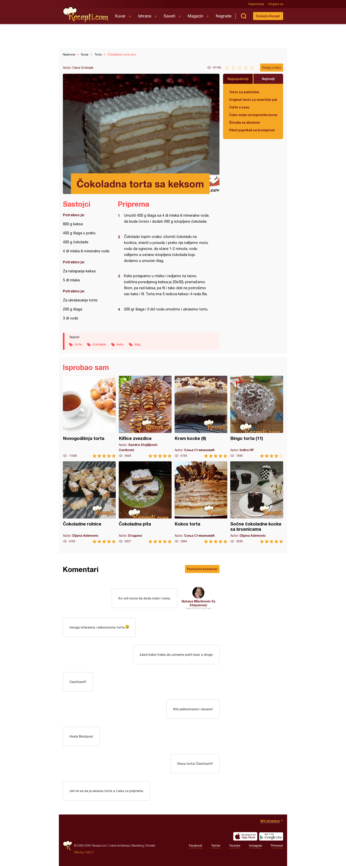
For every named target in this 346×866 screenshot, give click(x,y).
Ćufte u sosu (239, 107)
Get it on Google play (271, 836)
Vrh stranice (270, 821)
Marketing (138, 845)
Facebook (195, 845)
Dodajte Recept (268, 16)
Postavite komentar (202, 569)
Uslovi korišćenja (119, 845)
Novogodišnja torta (89, 417)
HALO (89, 852)
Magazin (195, 16)
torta (78, 344)
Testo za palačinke (244, 92)
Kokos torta (201, 502)
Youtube (234, 845)
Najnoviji (268, 79)
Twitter (215, 845)
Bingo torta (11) (256, 417)
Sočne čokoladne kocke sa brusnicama (256, 502)
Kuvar (120, 16)
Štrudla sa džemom (244, 122)
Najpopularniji (237, 79)
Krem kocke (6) (201, 417)
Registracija (256, 4)
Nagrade (223, 16)
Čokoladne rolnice (89, 502)
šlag (137, 344)
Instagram (255, 845)
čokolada (99, 344)
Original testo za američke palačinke (253, 99)
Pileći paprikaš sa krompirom (252, 130)
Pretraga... (243, 16)
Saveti (169, 16)
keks (120, 344)
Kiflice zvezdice (145, 417)
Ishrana (144, 16)
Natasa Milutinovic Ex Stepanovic (198, 603)
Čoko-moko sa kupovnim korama (253, 115)
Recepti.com (86, 14)
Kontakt (150, 845)
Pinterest (277, 845)
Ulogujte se (275, 4)
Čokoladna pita (145, 502)
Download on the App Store (245, 836)
